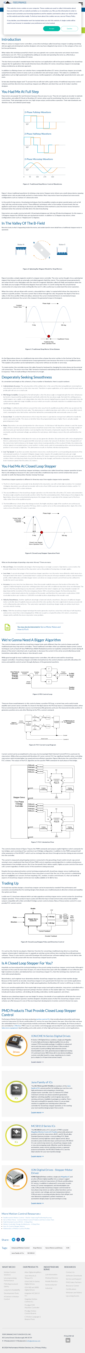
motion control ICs (43, 1019)
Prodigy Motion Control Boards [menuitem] (30, 1312)
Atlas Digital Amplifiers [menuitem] (33, 1272)
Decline (69, 28)
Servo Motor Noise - (28, 1220)
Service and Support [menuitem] (73, 1279)
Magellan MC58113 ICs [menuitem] (32, 1294)
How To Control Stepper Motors (14, 1226)
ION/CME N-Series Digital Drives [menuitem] (32, 1282)
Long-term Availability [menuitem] (12, 1290)
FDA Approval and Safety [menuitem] (11, 1285)
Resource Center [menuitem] (72, 1286)
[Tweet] (13, 1239)
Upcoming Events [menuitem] (72, 1296)
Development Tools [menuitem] (11, 1293)
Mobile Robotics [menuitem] (51, 1281)
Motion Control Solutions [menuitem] (9, 1273)
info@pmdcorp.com (33, 1341)
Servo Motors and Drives (54, 1248)
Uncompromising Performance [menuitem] (10, 1279)
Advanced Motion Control (20, 1248)
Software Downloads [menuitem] (74, 1276)
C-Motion (17, 1026)
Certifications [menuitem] (71, 1289)
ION (67, 1248)
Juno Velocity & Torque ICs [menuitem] (30, 1277)
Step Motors (37, 1248)
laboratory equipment (10, 1028)
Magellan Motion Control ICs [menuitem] (31, 1300)
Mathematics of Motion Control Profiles (16, 1228)
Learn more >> (37, 1062)
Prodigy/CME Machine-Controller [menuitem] (32, 1306)
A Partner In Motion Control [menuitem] (11, 1297)
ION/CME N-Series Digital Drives (50, 1035)
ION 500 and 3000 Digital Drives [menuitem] (32, 1288)
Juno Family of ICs (41, 1082)
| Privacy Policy (40, 1347)
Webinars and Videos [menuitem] (74, 1292)
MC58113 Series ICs (43, 1125)
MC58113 (31, 1253)
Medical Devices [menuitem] (51, 1278)
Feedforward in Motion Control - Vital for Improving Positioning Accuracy (27, 1217)
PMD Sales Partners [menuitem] (73, 1282)
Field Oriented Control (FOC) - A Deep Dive (18, 1222)
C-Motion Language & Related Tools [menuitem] (33, 1318)
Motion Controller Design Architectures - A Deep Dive (21, 1224)
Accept (51, 28)
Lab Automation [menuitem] (51, 1274)
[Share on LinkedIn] (23, 1239)
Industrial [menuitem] (48, 1288)
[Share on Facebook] (18, 1239)
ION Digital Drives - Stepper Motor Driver (52, 1171)
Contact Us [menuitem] (70, 1272)
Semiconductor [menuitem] (51, 1285)
